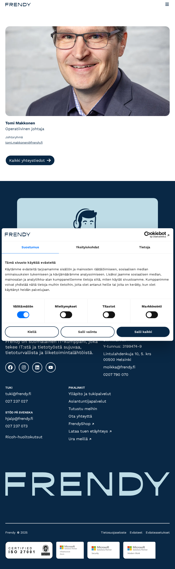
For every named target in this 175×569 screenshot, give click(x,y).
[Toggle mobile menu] (167, 4)
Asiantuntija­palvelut (87, 401)
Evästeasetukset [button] (158, 532)
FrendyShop (79, 423)
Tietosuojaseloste (113, 532)
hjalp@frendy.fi (19, 418)
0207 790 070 (115, 374)
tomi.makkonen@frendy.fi (24, 142)
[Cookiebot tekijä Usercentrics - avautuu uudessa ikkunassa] (151, 234)
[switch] (66, 314)
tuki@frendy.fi (18, 393)
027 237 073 (16, 426)
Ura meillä (78, 439)
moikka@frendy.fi (119, 367)
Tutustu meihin (83, 408)
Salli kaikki (143, 332)
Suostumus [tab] (30, 247)
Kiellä (32, 332)
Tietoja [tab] (144, 247)
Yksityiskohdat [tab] (87, 247)
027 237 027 (16, 401)
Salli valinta (87, 332)
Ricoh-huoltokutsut (23, 437)
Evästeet (136, 532)
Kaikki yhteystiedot (27, 160)
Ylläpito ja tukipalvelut (90, 393)
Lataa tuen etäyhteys (88, 431)
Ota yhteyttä (80, 416)
